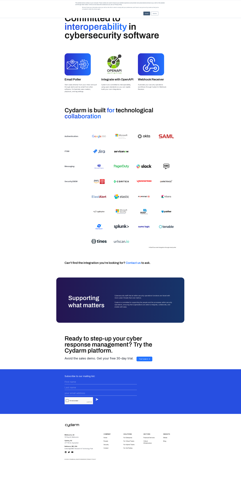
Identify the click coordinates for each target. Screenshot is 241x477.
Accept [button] (146, 13)
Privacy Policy (91, 459)
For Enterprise (128, 437)
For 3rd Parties (128, 448)
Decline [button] (155, 13)
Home (105, 437)
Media (165, 437)
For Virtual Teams (129, 441)
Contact (106, 448)
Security (106, 444)
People (106, 441)
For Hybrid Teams (129, 444)
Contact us (133, 262)
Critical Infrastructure (147, 442)
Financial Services (149, 437)
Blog (164, 441)
